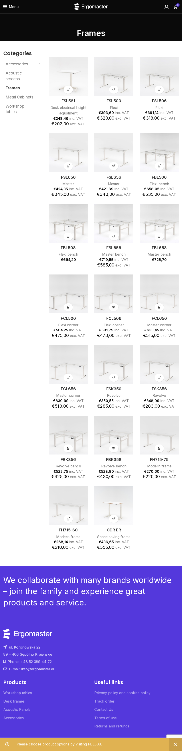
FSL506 (159, 100)
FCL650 (159, 318)
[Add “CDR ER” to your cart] (114, 519)
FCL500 (68, 318)
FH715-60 (68, 530)
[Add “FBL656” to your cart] (114, 236)
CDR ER (114, 530)
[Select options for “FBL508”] (68, 236)
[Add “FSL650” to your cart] (68, 166)
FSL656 (114, 177)
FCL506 (113, 318)
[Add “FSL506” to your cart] (159, 90)
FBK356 (68, 459)
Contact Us (103, 709)
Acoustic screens (14, 76)
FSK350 (113, 389)
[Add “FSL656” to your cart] (114, 166)
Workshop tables (15, 109)
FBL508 (94, 744)
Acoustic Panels (16, 709)
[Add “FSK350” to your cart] (114, 378)
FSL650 (68, 177)
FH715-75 (159, 459)
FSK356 (159, 389)
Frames (13, 88)
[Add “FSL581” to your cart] (68, 90)
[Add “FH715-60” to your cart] (68, 519)
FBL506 (159, 177)
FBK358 (113, 459)
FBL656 (113, 247)
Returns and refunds (111, 726)
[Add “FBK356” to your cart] (68, 448)
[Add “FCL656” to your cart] (68, 378)
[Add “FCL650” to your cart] (159, 307)
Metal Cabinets (19, 97)
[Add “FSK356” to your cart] (159, 378)
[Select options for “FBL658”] (159, 236)
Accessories (17, 64)
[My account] (166, 6)
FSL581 (68, 100)
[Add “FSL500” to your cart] (114, 90)
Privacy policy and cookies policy (122, 693)
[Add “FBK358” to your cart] (114, 448)
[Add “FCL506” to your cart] (114, 307)
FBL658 (159, 247)
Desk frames (14, 701)
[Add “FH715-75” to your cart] (159, 448)
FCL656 (68, 389)
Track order (104, 701)
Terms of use (105, 718)
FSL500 (114, 100)
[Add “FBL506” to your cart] (159, 166)
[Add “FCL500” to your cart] (68, 307)
